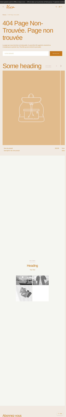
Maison (4, 14)
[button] (56, 6)
